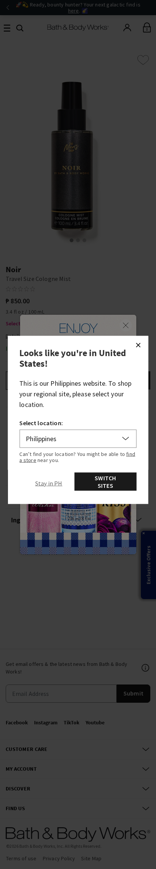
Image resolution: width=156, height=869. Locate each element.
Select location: (41, 422)
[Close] (138, 345)
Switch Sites (105, 481)
